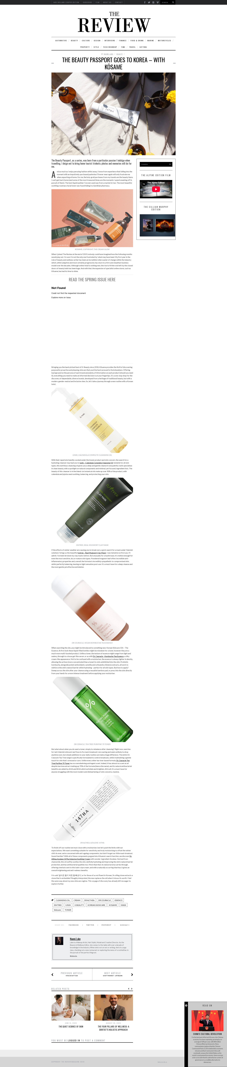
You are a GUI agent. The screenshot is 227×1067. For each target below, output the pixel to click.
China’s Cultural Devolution (207, 1033)
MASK (123, 905)
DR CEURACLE (104, 900)
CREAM (77, 900)
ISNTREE (58, 905)
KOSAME (113, 905)
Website (73, 956)
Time (123, 47)
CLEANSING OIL (63, 900)
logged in (74, 1040)
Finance (123, 40)
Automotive (61, 40)
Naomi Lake (108, 54)
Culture (86, 40)
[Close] (186, 1005)
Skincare (57, 910)
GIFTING (143, 47)
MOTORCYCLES (164, 40)
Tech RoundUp (110, 47)
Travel (132, 47)
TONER (68, 910)
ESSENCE (118, 900)
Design (97, 40)
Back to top (162, 1062)
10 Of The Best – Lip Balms (112, 974)
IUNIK (68, 905)
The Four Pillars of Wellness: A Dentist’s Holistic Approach (113, 1028)
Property (85, 47)
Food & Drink (137, 40)
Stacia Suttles (72, 974)
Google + (124, 925)
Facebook (74, 925)
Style (96, 47)
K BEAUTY (79, 905)
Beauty (74, 40)
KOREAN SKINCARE (96, 905)
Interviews (109, 40)
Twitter (90, 925)
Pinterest (106, 925)
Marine (150, 40)
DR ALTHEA (89, 900)
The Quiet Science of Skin (71, 1026)
